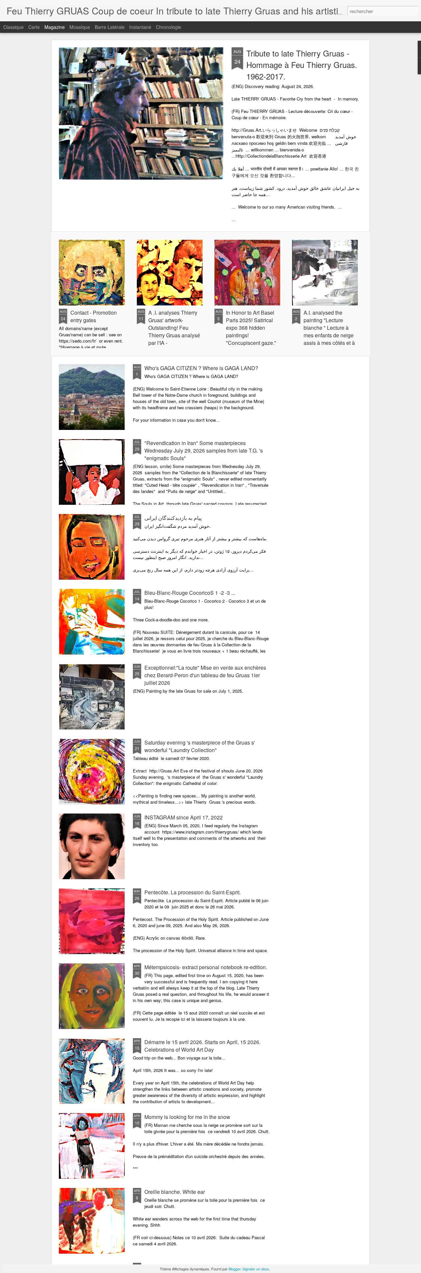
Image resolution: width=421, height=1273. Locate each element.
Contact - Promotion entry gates (93, 316)
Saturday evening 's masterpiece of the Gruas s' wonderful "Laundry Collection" (199, 746)
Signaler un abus (255, 1268)
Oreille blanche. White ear (174, 1191)
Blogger (234, 1268)
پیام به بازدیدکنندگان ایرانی (173, 518)
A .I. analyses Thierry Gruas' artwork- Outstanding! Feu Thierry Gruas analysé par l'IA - (174, 327)
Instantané (140, 27)
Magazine (54, 27)
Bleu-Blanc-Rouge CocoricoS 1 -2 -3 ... (189, 592)
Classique (13, 27)
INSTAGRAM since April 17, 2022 (183, 817)
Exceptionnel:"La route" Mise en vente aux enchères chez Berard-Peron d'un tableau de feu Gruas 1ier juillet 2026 (205, 675)
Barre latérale (110, 27)
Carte (34, 27)
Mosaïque (79, 27)
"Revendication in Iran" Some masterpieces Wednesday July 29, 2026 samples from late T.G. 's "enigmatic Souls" (203, 450)
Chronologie (168, 27)
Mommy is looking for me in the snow (187, 1117)
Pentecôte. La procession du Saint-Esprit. (192, 892)
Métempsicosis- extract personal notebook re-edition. (205, 967)
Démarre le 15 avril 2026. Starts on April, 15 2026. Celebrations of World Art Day (202, 1045)
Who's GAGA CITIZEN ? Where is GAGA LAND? (201, 368)
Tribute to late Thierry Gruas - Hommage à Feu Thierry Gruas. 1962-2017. (301, 64)
